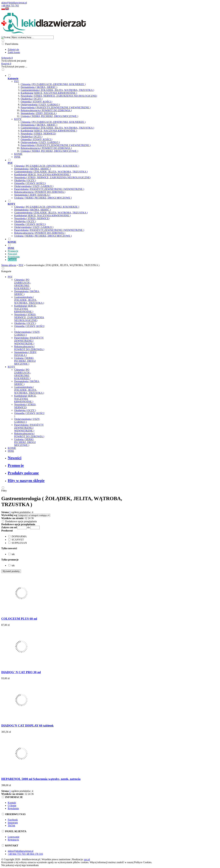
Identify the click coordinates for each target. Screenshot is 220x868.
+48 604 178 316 (34, 854)
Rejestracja (13, 839)
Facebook (13, 819)
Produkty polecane (23, 473)
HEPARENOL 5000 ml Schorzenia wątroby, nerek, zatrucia (41, 779)
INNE (17, 156)
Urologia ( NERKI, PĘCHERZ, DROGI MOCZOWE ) (49, 116)
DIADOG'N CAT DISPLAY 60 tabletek (27, 725)
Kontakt (12, 802)
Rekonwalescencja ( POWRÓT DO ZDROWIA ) (46, 110)
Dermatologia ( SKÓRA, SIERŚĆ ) (39, 87)
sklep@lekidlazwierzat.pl (14, 2)
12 (26, 518)
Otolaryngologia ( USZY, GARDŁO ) (40, 104)
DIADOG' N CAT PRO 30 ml (21, 672)
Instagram (13, 822)
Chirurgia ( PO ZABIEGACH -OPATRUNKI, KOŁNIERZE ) (53, 84)
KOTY (18, 119)
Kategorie (6, 271)
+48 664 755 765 (10, 5)
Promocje (16, 465)
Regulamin (13, 808)
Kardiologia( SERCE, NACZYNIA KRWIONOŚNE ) (49, 93)
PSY (16, 81)
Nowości (14, 458)
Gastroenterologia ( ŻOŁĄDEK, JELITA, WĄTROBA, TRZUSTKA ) (57, 90)
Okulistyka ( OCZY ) (31, 98)
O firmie (12, 805)
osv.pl (87, 859)
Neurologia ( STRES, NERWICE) (38, 133)
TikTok (11, 825)
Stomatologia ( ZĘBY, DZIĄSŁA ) (39, 113)
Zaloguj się (13, 49)
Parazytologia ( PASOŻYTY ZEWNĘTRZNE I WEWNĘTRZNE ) (56, 107)
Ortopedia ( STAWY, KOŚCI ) (36, 101)
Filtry (4, 490)
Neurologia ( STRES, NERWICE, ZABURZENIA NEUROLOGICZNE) (59, 95)
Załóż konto (14, 52)
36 (32, 518)
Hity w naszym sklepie (26, 480)
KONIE (18, 154)
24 (29, 518)
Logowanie (13, 836)
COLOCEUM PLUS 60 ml (19, 618)
